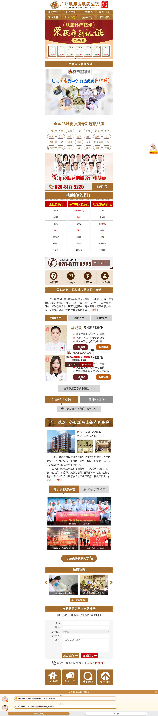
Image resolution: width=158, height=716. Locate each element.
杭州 (88, 131)
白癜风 (102, 211)
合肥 (51, 136)
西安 (60, 142)
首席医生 (101, 318)
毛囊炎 (79, 243)
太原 (88, 142)
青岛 (60, 148)
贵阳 (79, 136)
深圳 (70, 131)
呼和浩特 (51, 148)
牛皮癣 (102, 217)
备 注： (58, 640)
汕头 (79, 148)
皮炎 (56, 224)
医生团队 (104, 12)
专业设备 (53, 17)
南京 (97, 131)
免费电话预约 (39, 714)
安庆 (106, 148)
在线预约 (87, 364)
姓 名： (58, 622)
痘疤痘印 (102, 243)
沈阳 (51, 142)
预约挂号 (87, 17)
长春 (106, 142)
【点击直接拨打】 (95, 663)
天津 (60, 131)
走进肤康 (70, 12)
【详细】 (58, 480)
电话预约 (73, 364)
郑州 (70, 142)
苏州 (97, 136)
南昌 (60, 136)
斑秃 (79, 237)
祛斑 (102, 230)
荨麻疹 (79, 224)
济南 (79, 142)
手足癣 (55, 250)
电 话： (58, 627)
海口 (88, 136)
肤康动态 (70, 17)
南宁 (70, 136)
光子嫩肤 (102, 250)
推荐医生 (56, 318)
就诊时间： (56, 636)
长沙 (106, 131)
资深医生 (78, 318)
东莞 (70, 148)
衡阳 (97, 148)
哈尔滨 (97, 142)
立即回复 (116, 714)
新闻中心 (87, 12)
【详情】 (94, 310)
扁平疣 (55, 211)
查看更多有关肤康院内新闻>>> (79, 408)
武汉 (106, 136)
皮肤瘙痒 (55, 237)
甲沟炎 (55, 243)
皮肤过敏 (79, 250)
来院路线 (104, 17)
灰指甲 (55, 217)
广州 (79, 131)
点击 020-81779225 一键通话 (79, 692)
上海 (51, 131)
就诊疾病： (56, 632)
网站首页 (53, 12)
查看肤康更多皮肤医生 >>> (79, 388)
